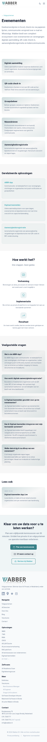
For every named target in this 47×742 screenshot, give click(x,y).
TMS (3, 634)
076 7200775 (11, 720)
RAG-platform (6, 650)
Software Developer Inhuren (11, 696)
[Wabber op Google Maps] (7, 593)
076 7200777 (6, 717)
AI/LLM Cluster (7, 643)
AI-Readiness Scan (8, 668)
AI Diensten (6, 607)
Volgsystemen (7, 604)
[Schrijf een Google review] (12, 593)
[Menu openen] (44, 3)
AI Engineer (7, 689)
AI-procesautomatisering (10, 646)
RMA (3, 637)
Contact (5, 621)
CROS (4, 640)
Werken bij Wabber (25, 561)
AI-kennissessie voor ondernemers (14, 653)
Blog (3, 614)
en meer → (5, 659)
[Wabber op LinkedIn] (3, 593)
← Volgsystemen (8, 15)
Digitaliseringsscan (8, 671)
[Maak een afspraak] (16, 593)
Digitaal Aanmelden (8, 656)
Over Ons (5, 611)
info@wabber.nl (7, 723)
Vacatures (5, 618)
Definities (5, 680)
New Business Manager (11, 686)
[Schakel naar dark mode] (40, 3)
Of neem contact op (25, 554)
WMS (3, 631)
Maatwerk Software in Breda (12, 699)
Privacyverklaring (13, 736)
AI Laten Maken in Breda (10, 702)
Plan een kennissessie (25, 547)
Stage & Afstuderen (10, 692)
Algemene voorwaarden (31, 736)
